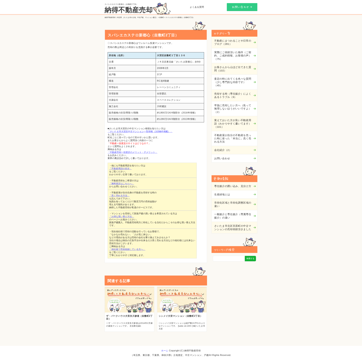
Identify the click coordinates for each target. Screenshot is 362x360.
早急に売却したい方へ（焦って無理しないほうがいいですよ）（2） (232, 108)
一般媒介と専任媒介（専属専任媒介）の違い (232, 216)
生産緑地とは (222, 194)
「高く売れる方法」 (119, 195)
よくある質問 (197, 7)
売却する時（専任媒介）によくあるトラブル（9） (232, 95)
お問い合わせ (222, 158)
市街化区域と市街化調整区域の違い (232, 204)
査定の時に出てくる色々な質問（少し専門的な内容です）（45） (232, 82)
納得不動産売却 (129, 10)
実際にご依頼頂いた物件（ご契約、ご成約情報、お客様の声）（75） (232, 55)
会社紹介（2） (223, 150)
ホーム (164, 350)
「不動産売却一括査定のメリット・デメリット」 (132, 152)
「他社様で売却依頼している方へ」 (127, 249)
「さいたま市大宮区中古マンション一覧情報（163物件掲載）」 (140, 131)
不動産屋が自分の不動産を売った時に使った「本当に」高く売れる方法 (232, 138)
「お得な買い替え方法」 (121, 216)
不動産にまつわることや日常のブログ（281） (232, 42)
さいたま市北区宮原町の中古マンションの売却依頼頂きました (232, 227)
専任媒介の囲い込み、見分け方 (232, 186)
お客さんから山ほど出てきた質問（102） (232, 69)
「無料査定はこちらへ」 (121, 183)
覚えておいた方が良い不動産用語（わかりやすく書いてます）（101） (232, 123)
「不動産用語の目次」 (120, 168)
